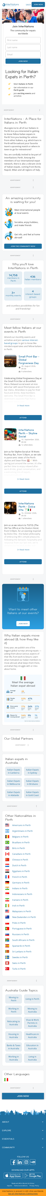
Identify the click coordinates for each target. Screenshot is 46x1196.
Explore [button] (6, 1130)
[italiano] (6, 1079)
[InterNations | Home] (10, 5)
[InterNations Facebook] (13, 1162)
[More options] (39, 110)
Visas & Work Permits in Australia (32, 1022)
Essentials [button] (8, 1139)
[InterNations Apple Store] (13, 1175)
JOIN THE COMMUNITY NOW (23, 246)
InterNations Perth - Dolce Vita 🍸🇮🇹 (27, 507)
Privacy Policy (34, 1186)
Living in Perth (32, 999)
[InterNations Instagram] (26, 1162)
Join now (23, 61)
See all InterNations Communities (23, 1193)
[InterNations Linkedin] (19, 1162)
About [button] (5, 1122)
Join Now (38, 4)
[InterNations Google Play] (33, 1175)
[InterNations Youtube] (33, 1162)
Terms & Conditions (20, 1186)
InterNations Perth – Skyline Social (28, 433)
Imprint (9, 1186)
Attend (23, 417)
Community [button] (8, 1147)
